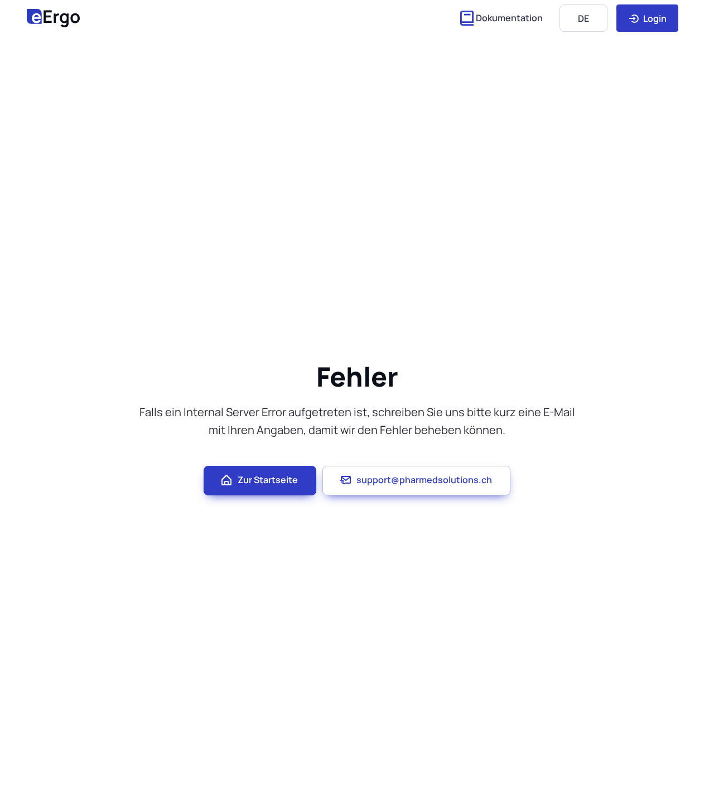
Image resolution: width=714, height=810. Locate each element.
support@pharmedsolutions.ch (424, 480)
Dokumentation (509, 18)
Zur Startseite (268, 480)
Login (654, 18)
